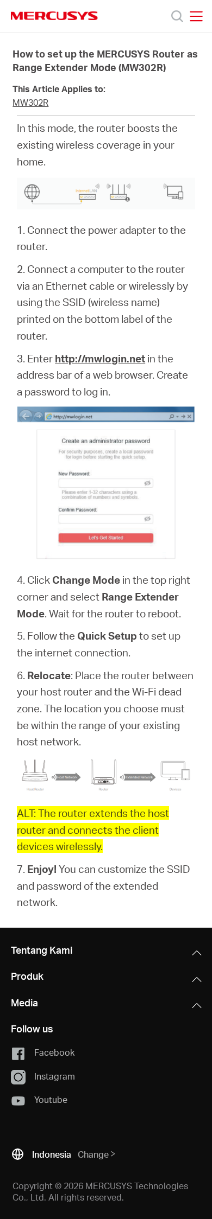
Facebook (54, 1052)
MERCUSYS (54, 15)
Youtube (50, 1099)
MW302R (30, 102)
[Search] (177, 16)
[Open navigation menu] (196, 16)
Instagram (54, 1076)
